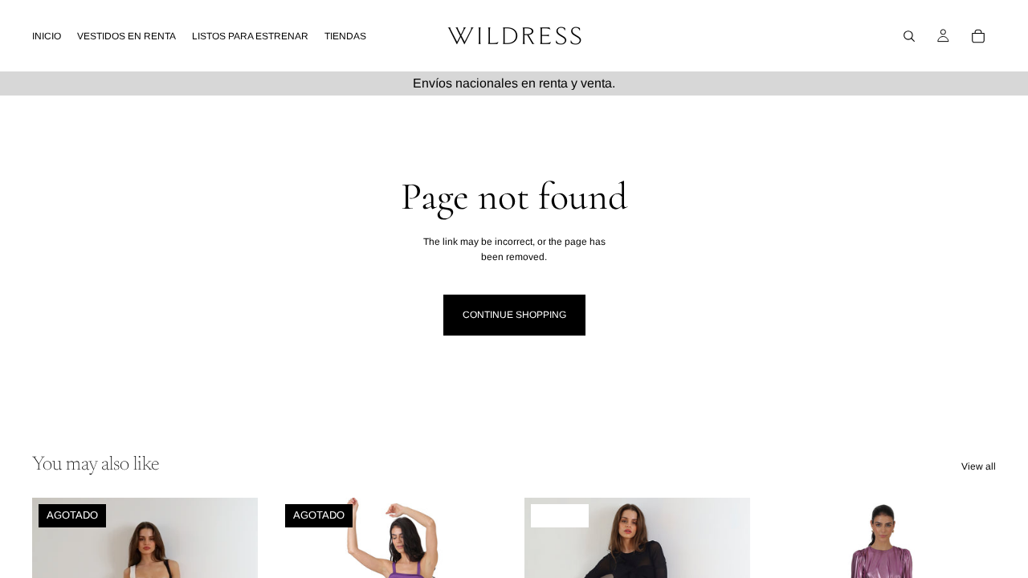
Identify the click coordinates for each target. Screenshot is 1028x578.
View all (978, 466)
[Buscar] (909, 36)
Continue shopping (514, 314)
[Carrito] (978, 36)
